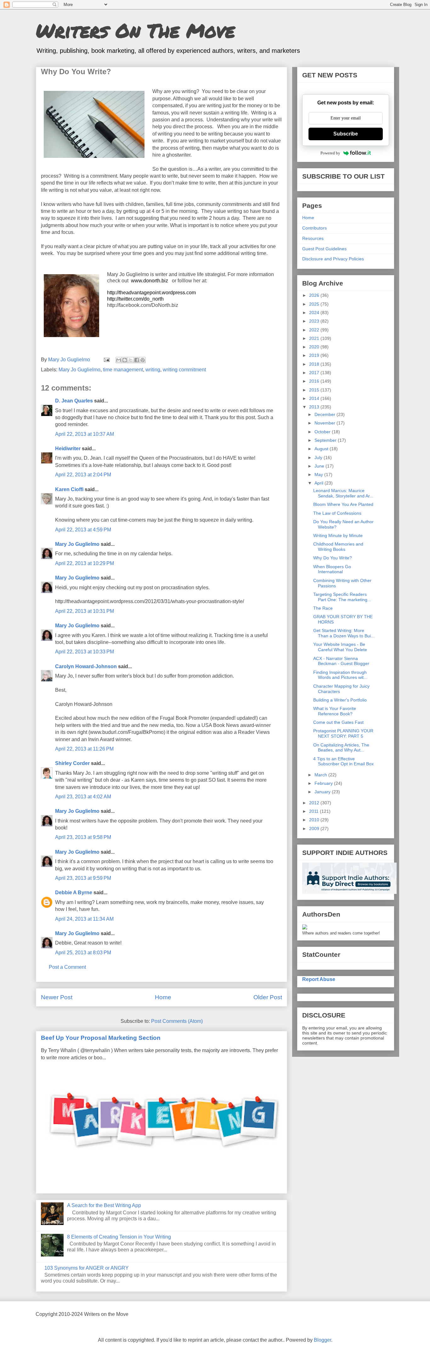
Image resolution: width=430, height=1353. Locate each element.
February (324, 783)
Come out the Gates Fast (338, 722)
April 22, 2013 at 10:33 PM (84, 651)
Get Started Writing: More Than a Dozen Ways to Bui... (344, 633)
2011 (314, 811)
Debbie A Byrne (73, 892)
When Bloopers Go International (332, 569)
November (325, 422)
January (323, 791)
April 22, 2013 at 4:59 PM (83, 529)
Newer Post (56, 997)
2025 (314, 304)
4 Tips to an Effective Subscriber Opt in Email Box (343, 761)
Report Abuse (318, 979)
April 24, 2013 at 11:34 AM (84, 919)
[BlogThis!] (125, 360)
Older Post (267, 997)
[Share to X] (130, 360)
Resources (313, 238)
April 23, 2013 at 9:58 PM (83, 837)
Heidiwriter (68, 448)
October (323, 431)
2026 (314, 295)
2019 (314, 355)
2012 (314, 802)
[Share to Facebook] (136, 360)
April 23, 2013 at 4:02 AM (83, 796)
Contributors (314, 227)
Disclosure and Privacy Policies (333, 258)
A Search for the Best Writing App (104, 1205)
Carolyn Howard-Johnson (86, 666)
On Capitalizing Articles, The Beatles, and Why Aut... (341, 747)
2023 (314, 321)
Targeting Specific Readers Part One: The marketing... (342, 597)
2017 (314, 372)
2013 (314, 406)
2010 (314, 819)
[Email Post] (106, 359)
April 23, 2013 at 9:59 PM (83, 878)
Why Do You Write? (332, 557)
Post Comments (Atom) (177, 1021)
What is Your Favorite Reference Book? (334, 711)
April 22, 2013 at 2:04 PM (83, 474)
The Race (323, 608)
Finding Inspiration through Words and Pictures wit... (340, 675)
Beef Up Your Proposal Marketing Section (101, 1037)
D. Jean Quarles (74, 400)
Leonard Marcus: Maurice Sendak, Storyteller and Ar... (343, 493)
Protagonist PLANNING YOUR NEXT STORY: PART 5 (343, 733)
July (319, 457)
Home (163, 997)
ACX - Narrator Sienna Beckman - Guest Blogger (341, 661)
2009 (314, 828)
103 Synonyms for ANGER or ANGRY (86, 1268)
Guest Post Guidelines (324, 248)
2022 (314, 329)
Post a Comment (67, 967)
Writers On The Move (135, 30)
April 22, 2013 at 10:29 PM (84, 563)
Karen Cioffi (69, 489)
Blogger (322, 1340)
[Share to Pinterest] (142, 360)
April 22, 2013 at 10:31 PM (84, 611)
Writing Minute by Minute (338, 535)
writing (152, 369)
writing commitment (184, 369)
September (326, 440)
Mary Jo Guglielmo (79, 369)
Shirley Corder (72, 763)
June (319, 466)
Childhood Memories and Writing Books (338, 546)
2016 (314, 381)
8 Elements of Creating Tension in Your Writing (119, 1236)
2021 (314, 338)
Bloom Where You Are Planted (343, 504)
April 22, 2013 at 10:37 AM (84, 434)
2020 (314, 346)
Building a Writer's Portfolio (340, 699)
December (325, 414)
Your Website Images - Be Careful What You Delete (340, 647)
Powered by (330, 153)
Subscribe (345, 133)
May (319, 474)
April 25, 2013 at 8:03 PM (83, 952)
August (322, 448)
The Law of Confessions (337, 513)
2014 (314, 398)
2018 (314, 364)
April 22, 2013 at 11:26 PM (84, 748)
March (321, 774)
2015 (314, 389)
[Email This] (119, 360)
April (319, 482)
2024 (314, 312)
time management (123, 369)
